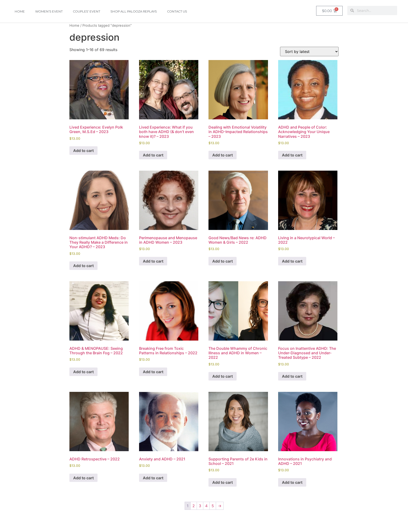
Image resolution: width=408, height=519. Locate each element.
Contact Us (177, 11)
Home (20, 11)
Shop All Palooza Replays (133, 11)
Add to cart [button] (83, 150)
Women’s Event (49, 11)
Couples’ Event (86, 11)
